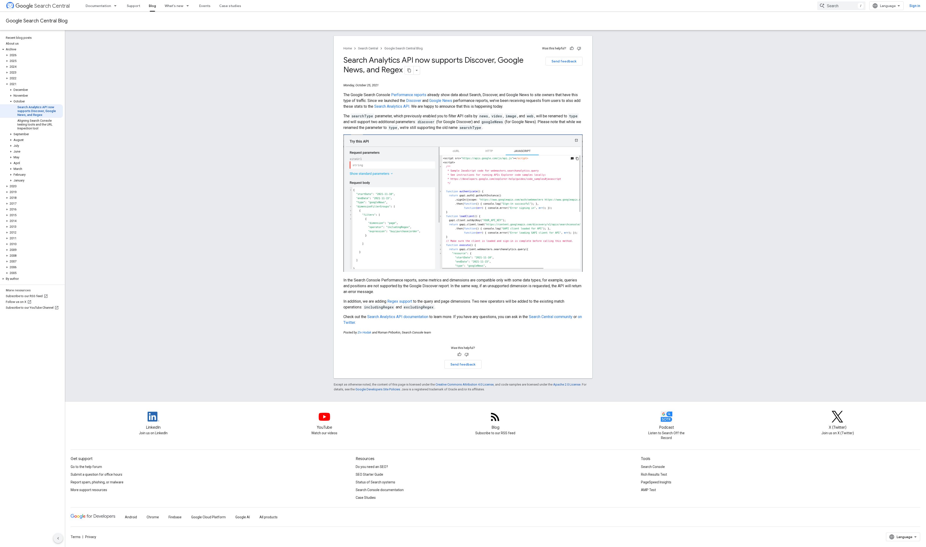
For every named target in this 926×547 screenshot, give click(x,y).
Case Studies (366, 498)
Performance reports (408, 95)
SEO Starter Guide (369, 474)
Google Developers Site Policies (377, 389)
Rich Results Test (654, 474)
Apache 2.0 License (566, 384)
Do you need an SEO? (372, 467)
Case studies (230, 6)
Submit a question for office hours (96, 474)
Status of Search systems (375, 482)
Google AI (242, 517)
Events (205, 6)
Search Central (52, 6)
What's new (174, 6)
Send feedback (564, 61)
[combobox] (841, 5)
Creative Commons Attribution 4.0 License (465, 384)
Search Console (653, 467)
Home (347, 48)
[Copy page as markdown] (409, 70)
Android (131, 517)
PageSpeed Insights (656, 482)
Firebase (175, 517)
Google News (440, 100)
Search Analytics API (391, 106)
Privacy (90, 537)
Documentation (98, 6)
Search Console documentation (380, 490)
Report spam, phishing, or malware (97, 482)
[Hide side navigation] (58, 538)
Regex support (399, 301)
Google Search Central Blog (37, 21)
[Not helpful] (579, 48)
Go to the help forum (86, 467)
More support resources (89, 490)
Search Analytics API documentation (397, 316)
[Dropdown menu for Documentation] (117, 6)
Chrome (153, 517)
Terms (76, 537)
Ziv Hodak (364, 332)
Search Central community (550, 316)
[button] (31, 49)
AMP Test (648, 490)
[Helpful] (571, 48)
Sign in (914, 6)
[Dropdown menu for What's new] (189, 6)
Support (133, 6)
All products (268, 517)
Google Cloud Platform (208, 517)
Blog (152, 6)
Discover (413, 100)
